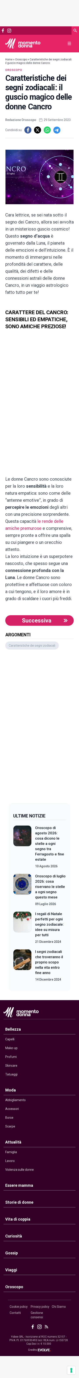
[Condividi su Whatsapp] (47, 129)
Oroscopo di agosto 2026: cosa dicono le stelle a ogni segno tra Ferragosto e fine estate (49, 844)
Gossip (11, 1253)
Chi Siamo (59, 1306)
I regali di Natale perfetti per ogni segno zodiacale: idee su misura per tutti (49, 924)
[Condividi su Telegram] (56, 129)
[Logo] (22, 43)
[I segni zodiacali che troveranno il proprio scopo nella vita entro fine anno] (22, 965)
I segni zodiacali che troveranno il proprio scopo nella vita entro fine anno (49, 962)
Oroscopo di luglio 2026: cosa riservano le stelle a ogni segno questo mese (50, 886)
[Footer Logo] (39, 1013)
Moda (10, 1090)
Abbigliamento (15, 1100)
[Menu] (69, 43)
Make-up (11, 1048)
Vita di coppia (17, 1219)
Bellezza (13, 1029)
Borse (9, 1117)
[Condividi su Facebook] (27, 129)
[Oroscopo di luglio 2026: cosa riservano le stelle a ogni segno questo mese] (22, 890)
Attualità (13, 1142)
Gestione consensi (37, 1315)
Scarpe (10, 1126)
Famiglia (11, 1152)
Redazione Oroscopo (20, 120)
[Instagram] (9, 31)
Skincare (11, 1065)
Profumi (11, 1057)
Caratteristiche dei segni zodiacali (32, 645)
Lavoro (10, 1161)
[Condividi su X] (37, 129)
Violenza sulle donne (19, 1169)
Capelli (9, 1039)
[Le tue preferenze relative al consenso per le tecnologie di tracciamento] (71, 1370)
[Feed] (46, 1327)
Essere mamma (19, 1185)
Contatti (15, 1313)
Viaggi (11, 1270)
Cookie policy (19, 1306)
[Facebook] (3, 30)
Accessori (12, 1109)
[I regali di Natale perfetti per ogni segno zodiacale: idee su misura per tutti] (22, 927)
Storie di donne (19, 1202)
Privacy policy (40, 1306)
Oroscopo (21, 59)
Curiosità (13, 1236)
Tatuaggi (11, 1074)
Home (9, 59)
